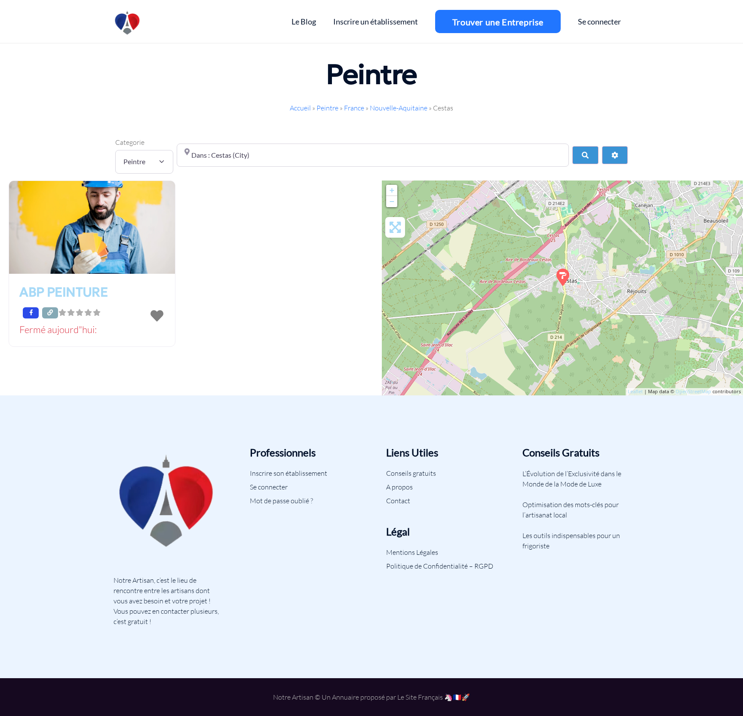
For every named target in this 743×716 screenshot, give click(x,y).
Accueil (300, 108)
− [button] (392, 201)
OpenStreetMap (693, 391)
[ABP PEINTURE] (563, 277)
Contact (398, 500)
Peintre (327, 108)
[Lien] (127, 21)
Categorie (129, 142)
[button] (92, 330)
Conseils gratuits (411, 473)
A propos (399, 487)
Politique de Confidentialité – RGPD (439, 566)
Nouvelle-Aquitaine (398, 108)
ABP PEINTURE (63, 292)
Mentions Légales (412, 552)
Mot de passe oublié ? (281, 500)
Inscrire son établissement (288, 473)
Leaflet (635, 391)
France (354, 108)
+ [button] (392, 190)
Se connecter (269, 487)
